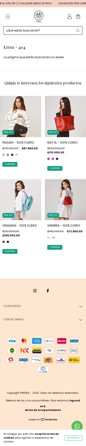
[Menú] (7, 17)
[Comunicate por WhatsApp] (77, 426)
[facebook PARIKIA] (47, 291)
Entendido (73, 437)
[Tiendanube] (43, 420)
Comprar (10, 164)
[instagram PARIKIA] (35, 291)
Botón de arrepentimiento (43, 410)
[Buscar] (78, 30)
